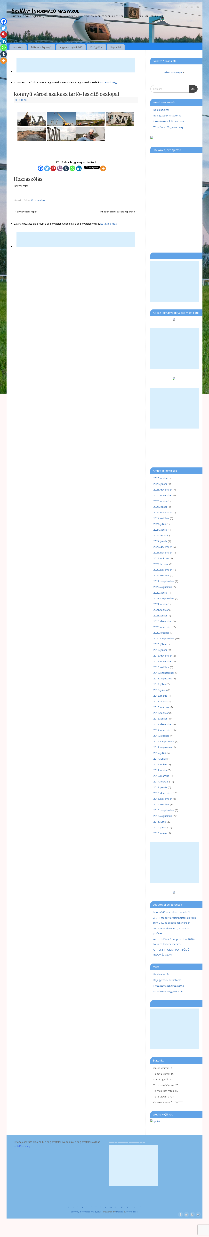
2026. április (160, 478)
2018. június (160, 690)
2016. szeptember (163, 810)
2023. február (161, 564)
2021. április (160, 604)
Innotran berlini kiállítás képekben (118, 211)
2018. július (159, 684)
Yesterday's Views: (164, 1085)
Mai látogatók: (161, 1079)
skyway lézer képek (26, 211)
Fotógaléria (96, 47)
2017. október (161, 735)
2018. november (162, 661)
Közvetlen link (38, 200)
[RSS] (191, 7)
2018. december (162, 655)
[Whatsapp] (72, 168)
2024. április (160, 529)
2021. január (160, 615)
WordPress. (132, 1211)
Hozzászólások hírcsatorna (168, 121)
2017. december (162, 724)
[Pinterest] (53, 168)
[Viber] (60, 168)
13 (128, 1207)
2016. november (162, 798)
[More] (103, 168)
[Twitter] (186, 7)
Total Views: (160, 1096)
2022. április (160, 592)
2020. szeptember (163, 638)
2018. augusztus (162, 678)
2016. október (161, 804)
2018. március (161, 707)
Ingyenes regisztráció (71, 47)
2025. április (160, 501)
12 (122, 1207)
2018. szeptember (163, 672)
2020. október (161, 632)
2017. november (162, 730)
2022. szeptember (163, 581)
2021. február (161, 609)
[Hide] (1, 67)
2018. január (160, 718)
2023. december (162, 546)
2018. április (160, 701)
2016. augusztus (162, 815)
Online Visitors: (162, 1068)
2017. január (160, 787)
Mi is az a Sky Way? (41, 47)
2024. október (161, 518)
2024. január (160, 541)
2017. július (159, 752)
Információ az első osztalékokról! (171, 912)
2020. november (162, 627)
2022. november (162, 569)
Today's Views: (162, 1073)
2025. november (162, 495)
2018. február (161, 712)
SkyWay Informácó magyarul (45, 11)
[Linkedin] (79, 168)
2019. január (160, 649)
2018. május (160, 695)
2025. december (162, 489)
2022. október (161, 575)
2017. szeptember (163, 741)
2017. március (161, 775)
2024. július (159, 524)
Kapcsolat (115, 47)
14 (134, 1207)
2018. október (161, 667)
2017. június (160, 758)
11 (116, 1207)
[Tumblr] (66, 168)
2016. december (162, 793)
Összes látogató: (163, 1102)
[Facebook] (180, 7)
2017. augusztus (162, 747)
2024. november (162, 512)
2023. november (162, 552)
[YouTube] (197, 7)
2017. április (160, 770)
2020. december (162, 621)
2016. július (159, 821)
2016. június (160, 827)
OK (192, 87)
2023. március (161, 558)
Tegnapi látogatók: (164, 1090)
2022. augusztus (162, 586)
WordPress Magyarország (168, 127)
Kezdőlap (18, 47)
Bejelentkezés (161, 109)
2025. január (160, 506)
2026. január (160, 483)
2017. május (160, 764)
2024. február (161, 535)
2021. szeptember (163, 598)
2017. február (161, 781)
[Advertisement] (75, 65)
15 (139, 1207)
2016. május (160, 833)
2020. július (159, 644)
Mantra (119, 1211)
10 (110, 1207)
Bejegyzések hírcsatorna (167, 115)
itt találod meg (108, 82)
